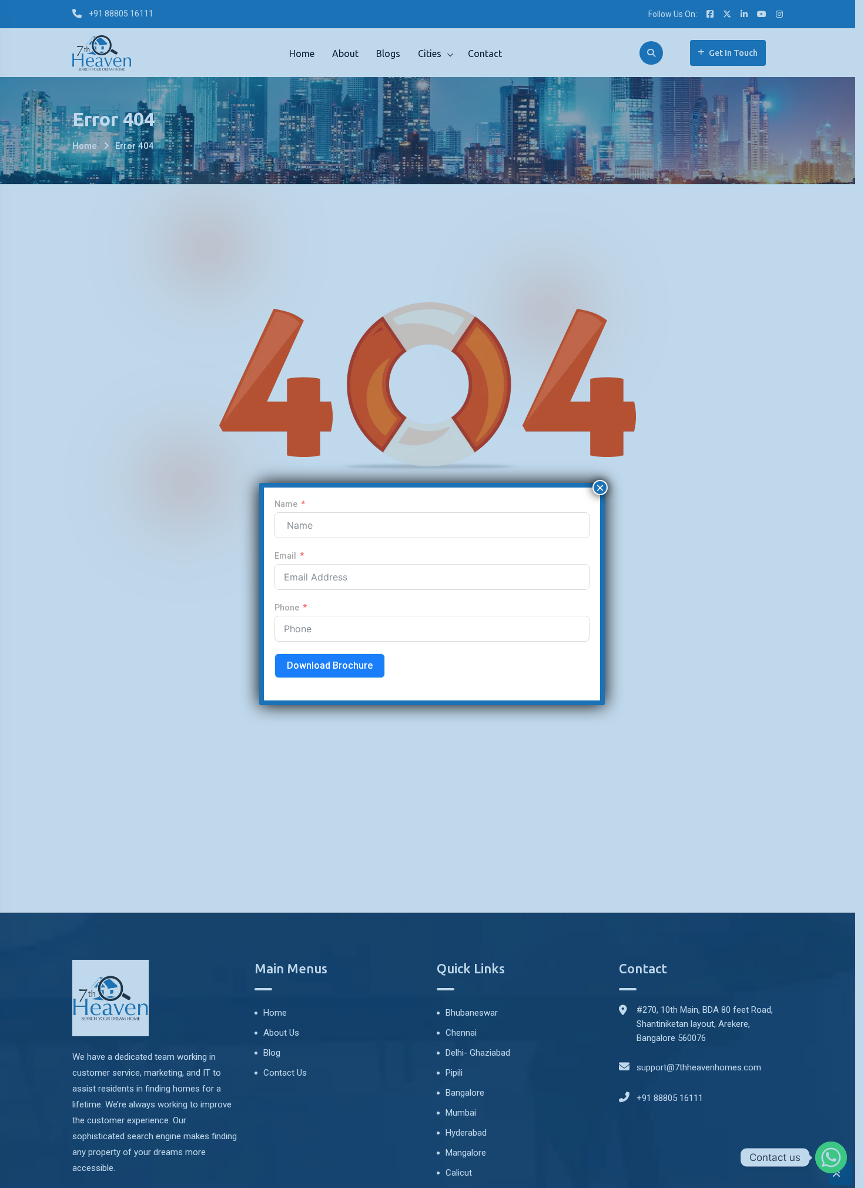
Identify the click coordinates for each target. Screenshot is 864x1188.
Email (285, 555)
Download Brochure (330, 665)
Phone (286, 607)
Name (285, 504)
